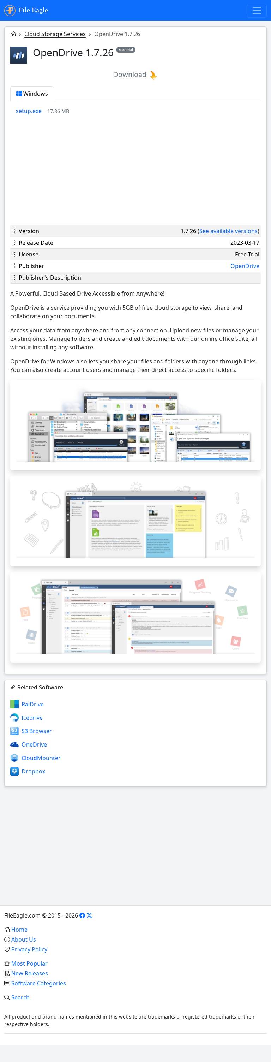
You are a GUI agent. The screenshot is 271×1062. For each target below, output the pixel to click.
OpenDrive (244, 266)
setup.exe (29, 111)
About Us (23, 939)
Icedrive (32, 718)
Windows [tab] (35, 93)
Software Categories (38, 983)
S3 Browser (37, 731)
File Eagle (32, 10)
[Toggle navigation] (257, 11)
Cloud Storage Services (55, 34)
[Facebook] (82, 915)
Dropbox (33, 771)
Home (19, 929)
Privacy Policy (29, 949)
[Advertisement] (135, 170)
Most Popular (29, 963)
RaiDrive (33, 704)
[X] (89, 915)
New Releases (29, 973)
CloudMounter (41, 758)
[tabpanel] (138, 111)
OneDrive (34, 744)
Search (20, 997)
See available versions (228, 231)
